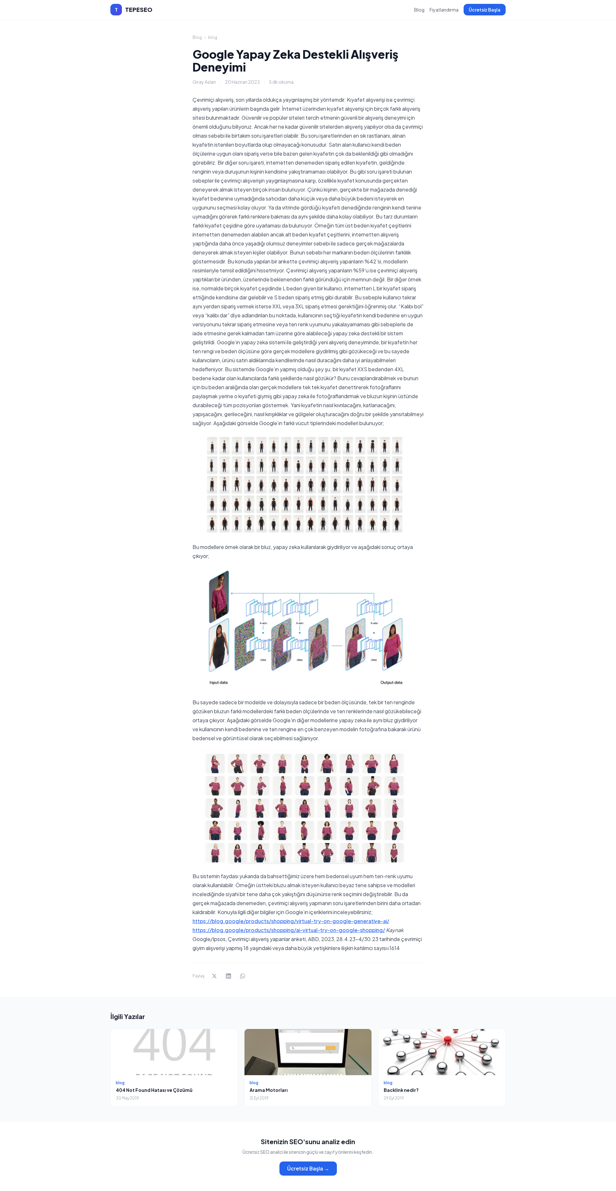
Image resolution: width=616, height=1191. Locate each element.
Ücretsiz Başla (485, 10)
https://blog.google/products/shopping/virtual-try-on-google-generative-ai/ (291, 921)
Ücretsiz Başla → (308, 1168)
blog (212, 37)
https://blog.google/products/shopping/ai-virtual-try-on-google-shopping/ (289, 930)
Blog (419, 10)
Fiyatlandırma (444, 10)
